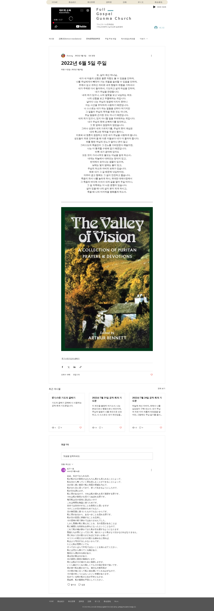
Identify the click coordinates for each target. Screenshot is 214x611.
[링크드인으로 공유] (74, 367)
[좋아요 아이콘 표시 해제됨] (68, 584)
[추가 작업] (151, 55)
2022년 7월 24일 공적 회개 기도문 (147, 399)
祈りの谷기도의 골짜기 (71, 358)
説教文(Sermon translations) (70, 38)
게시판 (51, 38)
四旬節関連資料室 (93, 38)
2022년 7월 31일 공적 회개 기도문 (107, 399)
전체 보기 (161, 388)
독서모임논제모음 (128, 38)
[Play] (154, 7)
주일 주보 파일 (110, 38)
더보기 (142, 38)
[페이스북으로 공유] (62, 367)
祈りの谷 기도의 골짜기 (63, 397)
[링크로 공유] (80, 367)
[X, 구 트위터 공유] (68, 367)
